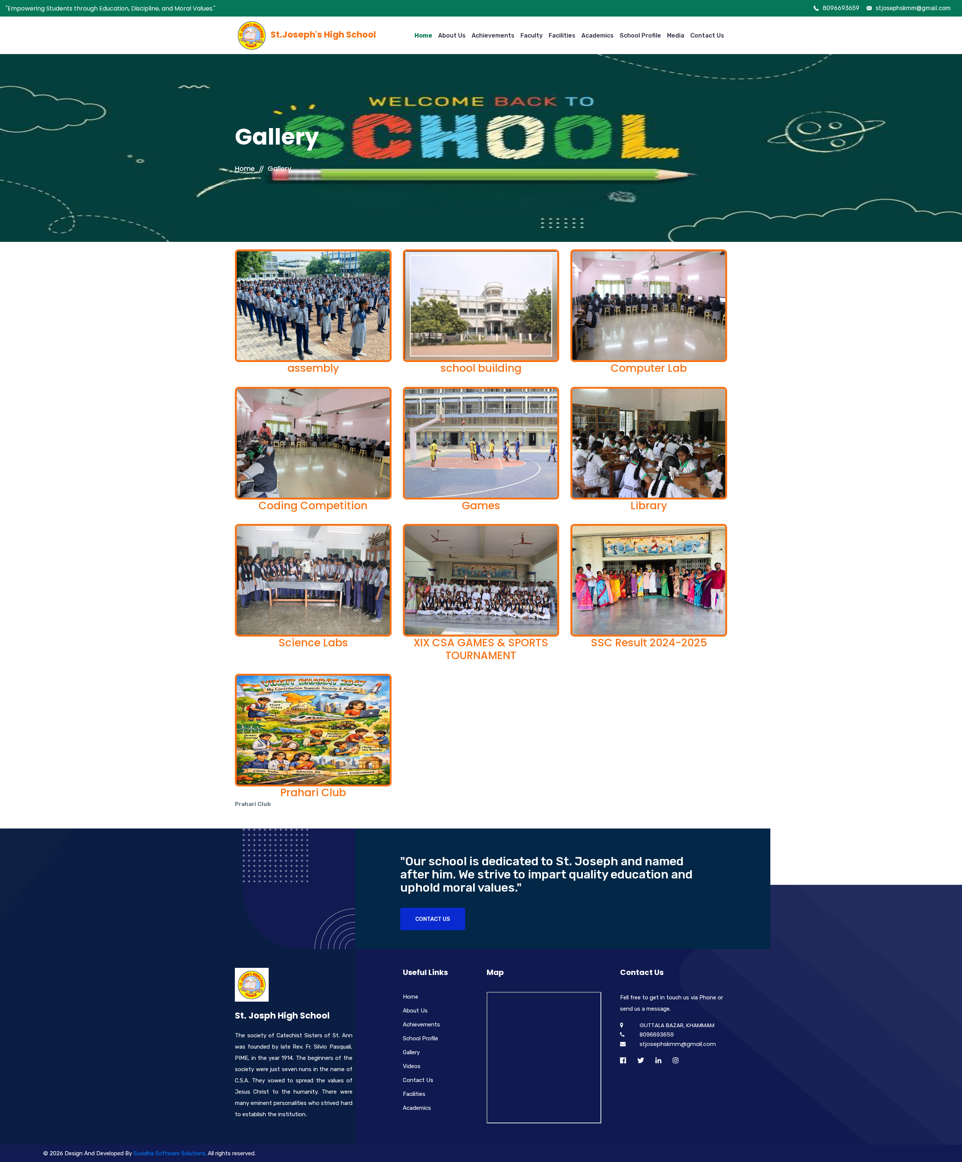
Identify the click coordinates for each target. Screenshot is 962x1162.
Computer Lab (649, 368)
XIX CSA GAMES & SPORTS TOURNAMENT (480, 649)
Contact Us (707, 35)
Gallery (279, 168)
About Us (452, 35)
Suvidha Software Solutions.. (170, 1153)
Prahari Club (313, 792)
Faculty (531, 35)
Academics (597, 35)
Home (423, 35)
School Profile (640, 35)
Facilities (562, 35)
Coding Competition (313, 505)
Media (675, 35)
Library (649, 505)
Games (481, 505)
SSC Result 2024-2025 (649, 642)
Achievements (493, 35)
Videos (411, 1066)
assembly (313, 368)
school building (481, 368)
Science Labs (313, 642)
